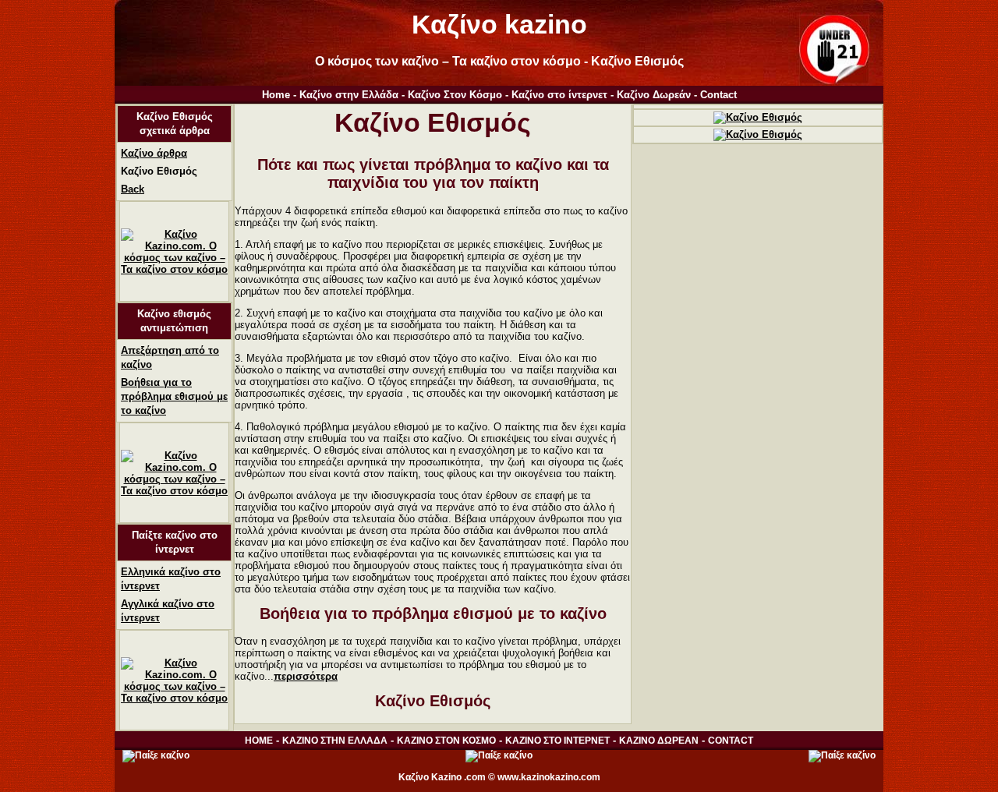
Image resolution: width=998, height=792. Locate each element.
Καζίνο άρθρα (154, 153)
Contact (718, 95)
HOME (259, 740)
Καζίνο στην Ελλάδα (348, 95)
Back (132, 189)
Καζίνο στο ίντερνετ (559, 95)
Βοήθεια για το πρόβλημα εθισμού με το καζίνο (174, 396)
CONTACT (730, 740)
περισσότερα (306, 676)
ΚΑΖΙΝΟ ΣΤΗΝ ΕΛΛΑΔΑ (335, 740)
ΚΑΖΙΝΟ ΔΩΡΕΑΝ (659, 740)
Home (276, 95)
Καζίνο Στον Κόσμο (455, 95)
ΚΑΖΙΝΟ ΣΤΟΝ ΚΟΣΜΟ (446, 740)
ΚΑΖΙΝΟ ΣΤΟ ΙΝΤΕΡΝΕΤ (557, 740)
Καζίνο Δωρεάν (654, 95)
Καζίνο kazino (499, 24)
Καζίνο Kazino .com (442, 777)
